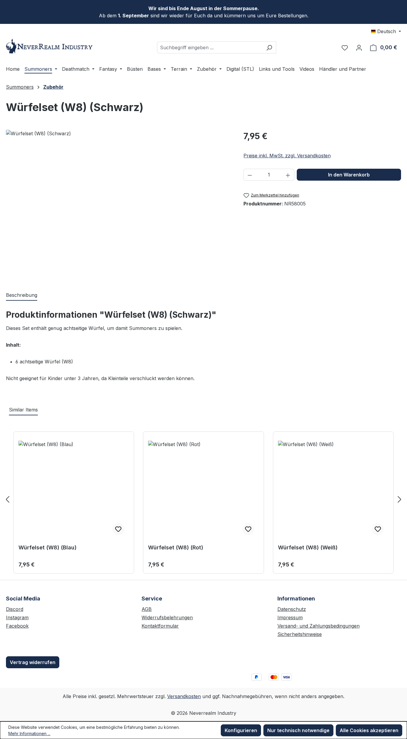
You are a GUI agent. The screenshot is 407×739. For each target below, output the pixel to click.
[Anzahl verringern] (249, 175)
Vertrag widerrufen (32, 662)
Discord (14, 609)
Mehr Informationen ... (29, 733)
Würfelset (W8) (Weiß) (308, 547)
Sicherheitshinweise (299, 634)
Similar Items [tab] (23, 410)
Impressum (290, 617)
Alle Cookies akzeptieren (369, 730)
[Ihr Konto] (359, 47)
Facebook (17, 626)
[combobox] (209, 47)
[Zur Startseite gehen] (50, 46)
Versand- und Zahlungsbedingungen (318, 626)
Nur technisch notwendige (298, 730)
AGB (147, 609)
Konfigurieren (241, 730)
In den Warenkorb (349, 175)
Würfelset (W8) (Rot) (175, 547)
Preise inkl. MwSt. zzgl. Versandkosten (287, 156)
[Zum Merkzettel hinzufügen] (118, 529)
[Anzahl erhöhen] (288, 175)
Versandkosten (184, 696)
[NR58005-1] (118, 204)
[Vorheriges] (7, 499)
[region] (118, 204)
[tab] (21, 295)
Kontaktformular (160, 626)
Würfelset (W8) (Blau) (47, 547)
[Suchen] (269, 47)
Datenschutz (291, 609)
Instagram (17, 617)
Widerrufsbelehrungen (167, 617)
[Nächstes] (399, 499)
